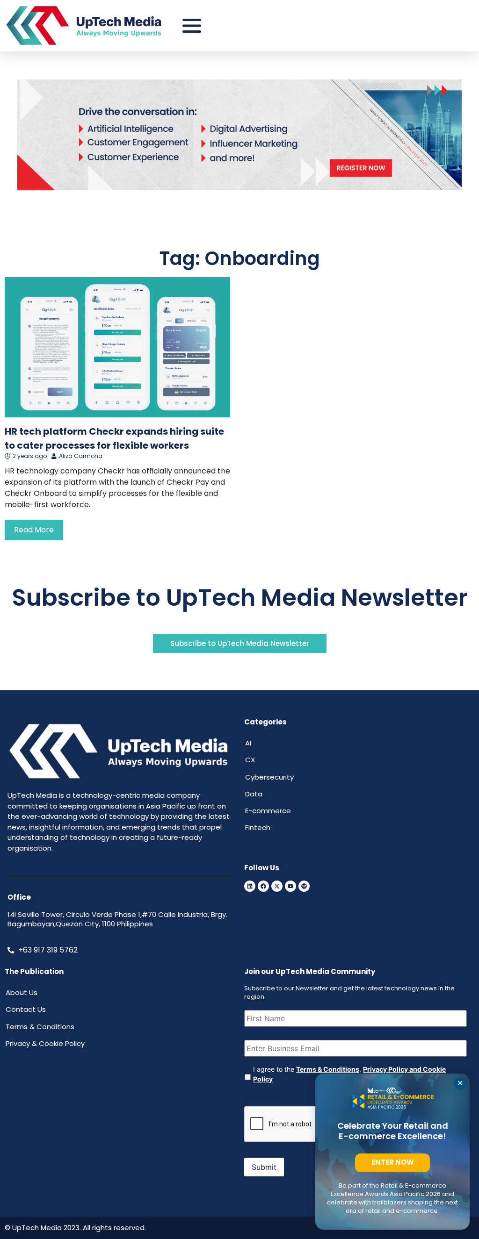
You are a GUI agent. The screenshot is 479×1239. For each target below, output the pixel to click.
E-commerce (268, 811)
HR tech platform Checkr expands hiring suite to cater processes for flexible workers (114, 438)
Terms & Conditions (327, 1069)
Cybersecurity (269, 777)
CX (250, 760)
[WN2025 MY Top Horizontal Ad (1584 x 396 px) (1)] (239, 187)
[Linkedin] (249, 886)
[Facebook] (263, 886)
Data (253, 794)
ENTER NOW (392, 1162)
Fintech (257, 827)
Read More (34, 529)
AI (248, 743)
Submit (264, 1167)
